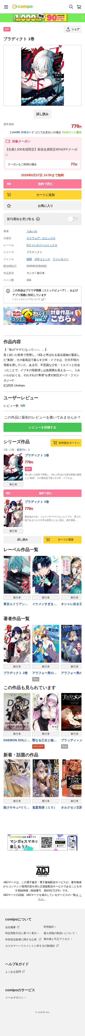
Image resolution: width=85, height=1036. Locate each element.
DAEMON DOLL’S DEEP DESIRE (16, 740)
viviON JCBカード (23, 132)
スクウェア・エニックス (41, 238)
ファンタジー (60, 259)
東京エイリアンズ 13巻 (15, 604)
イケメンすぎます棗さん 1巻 (44, 604)
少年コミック (42, 259)
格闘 (29, 259)
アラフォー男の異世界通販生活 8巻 (44, 673)
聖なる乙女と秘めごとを (44, 740)
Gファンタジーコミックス (42, 245)
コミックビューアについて (27, 299)
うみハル (32, 231)
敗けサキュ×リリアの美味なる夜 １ (16, 808)
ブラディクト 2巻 (37, 501)
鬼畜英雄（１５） (44, 807)
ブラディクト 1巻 (37, 455)
